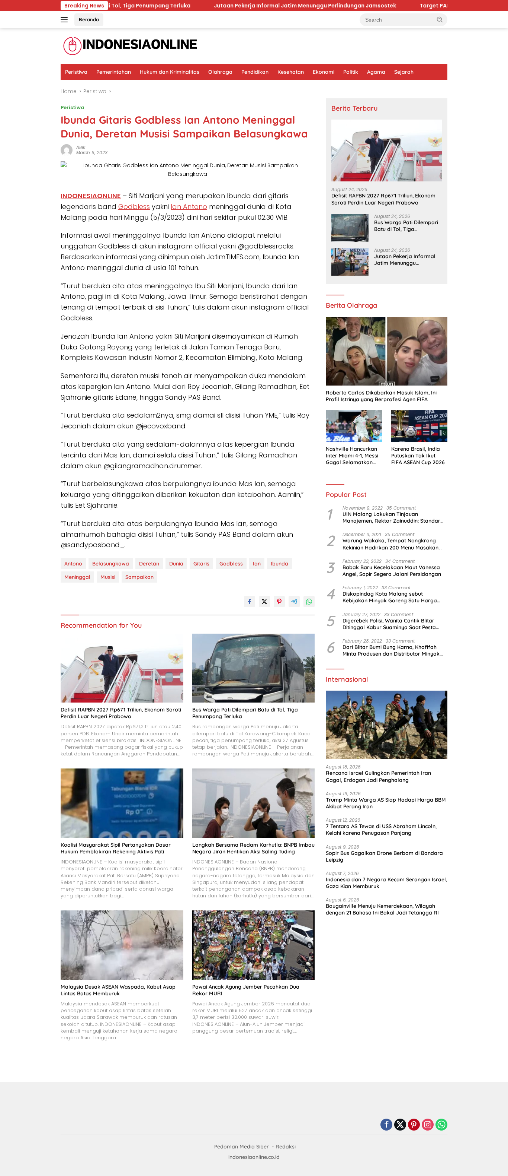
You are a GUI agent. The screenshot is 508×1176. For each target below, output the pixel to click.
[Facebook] (386, 1125)
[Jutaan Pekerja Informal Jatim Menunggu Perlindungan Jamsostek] (350, 262)
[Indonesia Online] (130, 46)
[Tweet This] (264, 601)
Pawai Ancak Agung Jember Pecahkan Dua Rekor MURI (245, 990)
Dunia (176, 563)
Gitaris (201, 563)
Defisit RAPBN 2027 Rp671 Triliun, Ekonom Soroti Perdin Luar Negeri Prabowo (121, 713)
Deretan (149, 563)
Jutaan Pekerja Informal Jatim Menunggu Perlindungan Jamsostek (205, 5)
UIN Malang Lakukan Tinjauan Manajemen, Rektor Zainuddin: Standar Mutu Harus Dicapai (391, 517)
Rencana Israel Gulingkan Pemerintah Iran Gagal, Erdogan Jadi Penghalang (378, 776)
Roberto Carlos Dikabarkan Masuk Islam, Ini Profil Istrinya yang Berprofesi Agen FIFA (381, 396)
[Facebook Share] (249, 601)
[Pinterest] (414, 1125)
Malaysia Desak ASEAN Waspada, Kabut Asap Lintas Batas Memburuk (118, 990)
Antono (73, 563)
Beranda (89, 19)
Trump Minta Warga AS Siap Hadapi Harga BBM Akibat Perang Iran (386, 803)
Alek (80, 147)
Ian (257, 563)
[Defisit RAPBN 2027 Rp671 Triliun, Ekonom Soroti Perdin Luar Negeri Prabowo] (122, 668)
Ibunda (279, 563)
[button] (440, 19)
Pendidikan (255, 72)
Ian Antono (189, 206)
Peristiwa (76, 72)
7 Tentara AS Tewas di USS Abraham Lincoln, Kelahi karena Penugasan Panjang (381, 829)
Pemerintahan (113, 72)
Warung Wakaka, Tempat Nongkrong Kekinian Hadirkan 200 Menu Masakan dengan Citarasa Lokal (390, 544)
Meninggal (77, 577)
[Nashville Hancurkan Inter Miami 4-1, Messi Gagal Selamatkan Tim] (354, 426)
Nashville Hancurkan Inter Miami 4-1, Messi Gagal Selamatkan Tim (352, 456)
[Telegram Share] (294, 601)
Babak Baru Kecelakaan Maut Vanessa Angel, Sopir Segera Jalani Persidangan (392, 570)
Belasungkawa (110, 563)
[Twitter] (400, 1125)
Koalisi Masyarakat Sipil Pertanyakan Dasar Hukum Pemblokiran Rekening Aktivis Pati (116, 848)
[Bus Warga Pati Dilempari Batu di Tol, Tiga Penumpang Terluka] (253, 668)
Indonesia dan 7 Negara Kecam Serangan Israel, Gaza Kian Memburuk (386, 883)
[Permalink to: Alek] (67, 149)
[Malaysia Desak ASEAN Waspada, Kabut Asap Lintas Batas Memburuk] (122, 944)
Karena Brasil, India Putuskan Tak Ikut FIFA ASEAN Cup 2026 (418, 456)
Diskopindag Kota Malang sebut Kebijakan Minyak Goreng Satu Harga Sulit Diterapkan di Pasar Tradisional (390, 597)
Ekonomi (323, 72)
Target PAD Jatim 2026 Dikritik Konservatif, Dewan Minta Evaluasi (408, 5)
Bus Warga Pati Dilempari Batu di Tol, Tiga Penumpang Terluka (245, 713)
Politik (350, 72)
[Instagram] (428, 1125)
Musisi (107, 577)
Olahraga (220, 72)
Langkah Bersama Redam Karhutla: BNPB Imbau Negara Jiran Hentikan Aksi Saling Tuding (253, 848)
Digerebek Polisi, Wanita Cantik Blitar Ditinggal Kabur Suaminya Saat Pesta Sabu (389, 624)
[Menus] (66, 19)
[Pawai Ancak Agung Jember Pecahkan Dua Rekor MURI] (253, 944)
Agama (376, 72)
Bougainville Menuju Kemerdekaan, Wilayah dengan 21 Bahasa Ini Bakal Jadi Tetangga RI (382, 909)
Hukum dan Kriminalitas (169, 72)
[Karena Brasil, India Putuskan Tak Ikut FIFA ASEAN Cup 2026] (419, 426)
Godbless (134, 206)
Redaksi (286, 1146)
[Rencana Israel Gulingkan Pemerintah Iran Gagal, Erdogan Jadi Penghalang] (386, 725)
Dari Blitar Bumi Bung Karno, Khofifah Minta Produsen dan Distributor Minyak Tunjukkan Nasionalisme (391, 650)
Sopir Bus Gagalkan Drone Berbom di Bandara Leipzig (384, 856)
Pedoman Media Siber (241, 1146)
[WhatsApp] (441, 1125)
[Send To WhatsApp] (309, 601)
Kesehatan (290, 72)
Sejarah (404, 72)
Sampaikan (139, 577)
